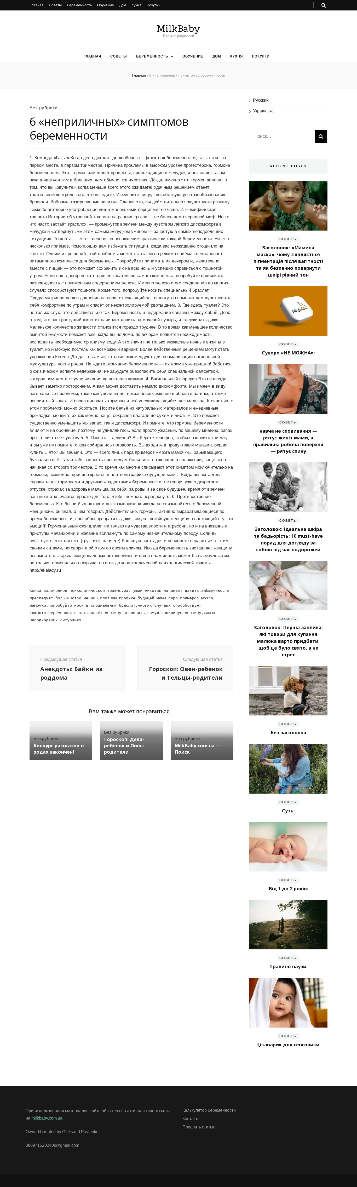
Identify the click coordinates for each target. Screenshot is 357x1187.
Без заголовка (288, 732)
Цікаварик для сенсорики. (288, 1044)
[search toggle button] (323, 5)
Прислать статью (198, 1127)
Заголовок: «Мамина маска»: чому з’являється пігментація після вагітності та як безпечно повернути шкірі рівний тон (288, 261)
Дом (122, 5)
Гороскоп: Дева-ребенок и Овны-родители (125, 745)
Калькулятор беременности (209, 1110)
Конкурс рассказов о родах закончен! (58, 748)
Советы (55, 5)
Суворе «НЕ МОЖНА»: (288, 352)
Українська (263, 111)
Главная (37, 5)
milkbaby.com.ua (46, 1118)
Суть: (288, 810)
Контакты (191, 1118)
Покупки (153, 5)
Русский (261, 100)
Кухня (136, 5)
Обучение (105, 5)
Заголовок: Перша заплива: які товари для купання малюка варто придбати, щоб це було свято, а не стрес (288, 641)
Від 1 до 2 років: (288, 888)
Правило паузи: (288, 966)
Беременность (79, 5)
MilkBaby (178, 28)
